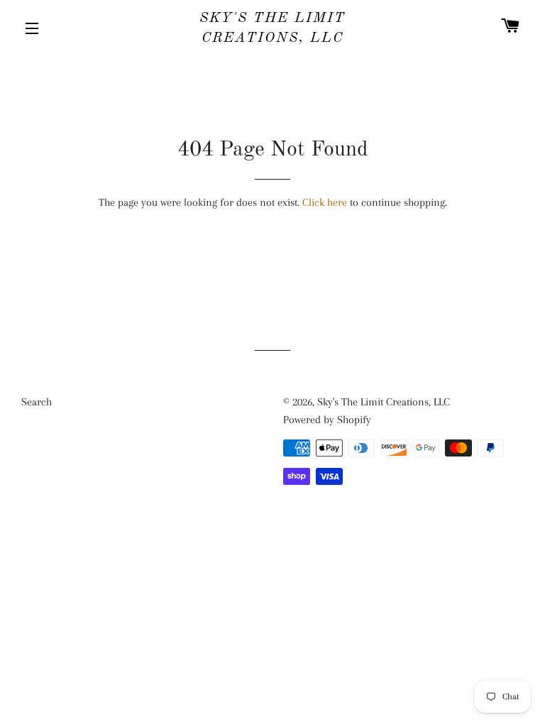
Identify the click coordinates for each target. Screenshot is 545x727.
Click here (324, 202)
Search (36, 401)
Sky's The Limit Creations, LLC (272, 28)
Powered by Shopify (327, 419)
